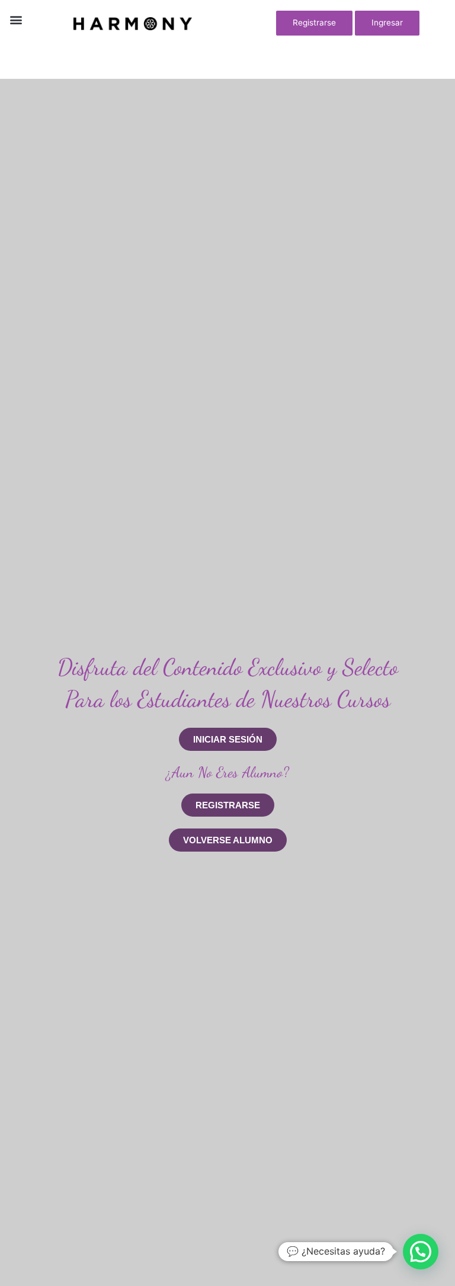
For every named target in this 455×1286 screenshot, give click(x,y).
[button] (15, 20)
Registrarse (314, 22)
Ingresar (387, 22)
